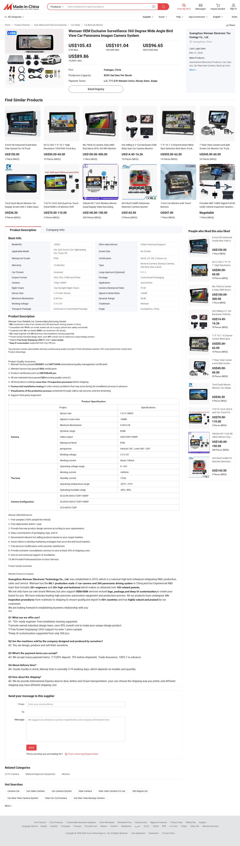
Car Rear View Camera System (23, 798)
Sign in (233, 8)
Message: (19, 719)
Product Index (176, 822)
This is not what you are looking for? (44, 753)
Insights (202, 822)
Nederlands (126, 826)
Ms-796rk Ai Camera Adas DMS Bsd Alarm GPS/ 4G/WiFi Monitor (222, 288)
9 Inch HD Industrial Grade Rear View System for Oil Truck (222, 239)
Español (54, 826)
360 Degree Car (140, 791)
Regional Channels (158, 822)
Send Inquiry (96, 89)
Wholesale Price (125, 822)
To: (23, 711)
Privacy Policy (168, 833)
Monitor (66, 774)
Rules (234, 16)
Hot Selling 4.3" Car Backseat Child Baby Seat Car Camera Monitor (222, 312)
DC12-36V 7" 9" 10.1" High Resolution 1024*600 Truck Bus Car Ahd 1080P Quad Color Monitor (222, 263)
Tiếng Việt (194, 826)
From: (21, 704)
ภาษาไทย (173, 826)
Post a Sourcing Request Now (81, 753)
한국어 (146, 826)
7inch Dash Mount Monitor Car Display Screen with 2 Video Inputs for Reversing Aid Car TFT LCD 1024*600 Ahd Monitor (222, 386)
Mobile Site (191, 822)
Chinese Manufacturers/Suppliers (81, 822)
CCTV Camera (12, 774)
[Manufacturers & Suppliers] (21, 6)
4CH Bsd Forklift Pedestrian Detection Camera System (222, 460)
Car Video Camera (35, 791)
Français (77, 826)
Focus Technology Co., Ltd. (99, 833)
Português (65, 826)
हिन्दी (164, 826)
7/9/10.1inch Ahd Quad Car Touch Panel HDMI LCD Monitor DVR (222, 410)
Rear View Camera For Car (112, 791)
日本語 (156, 826)
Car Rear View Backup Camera (89, 798)
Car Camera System (62, 791)
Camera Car (14, 791)
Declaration (154, 833)
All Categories (15, 16)
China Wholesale (106, 822)
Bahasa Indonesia (210, 826)
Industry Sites (141, 822)
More (192, 69)
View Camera (85, 791)
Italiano (103, 826)
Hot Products (40, 822)
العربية (137, 826)
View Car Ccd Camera (56, 798)
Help (178, 16)
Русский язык (91, 826)
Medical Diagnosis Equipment (40, 774)
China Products (56, 822)
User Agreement (138, 833)
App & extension (197, 16)
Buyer (162, 16)
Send (31, 747)
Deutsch (114, 826)
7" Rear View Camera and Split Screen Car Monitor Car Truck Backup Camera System (222, 361)
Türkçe (184, 826)
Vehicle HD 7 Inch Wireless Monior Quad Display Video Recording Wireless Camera (222, 435)
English (43, 826)
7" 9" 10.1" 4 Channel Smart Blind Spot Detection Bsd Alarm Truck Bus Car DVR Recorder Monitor (222, 337)
